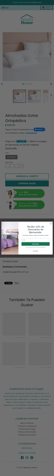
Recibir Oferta (35, 244)
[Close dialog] (51, 223)
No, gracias (35, 251)
